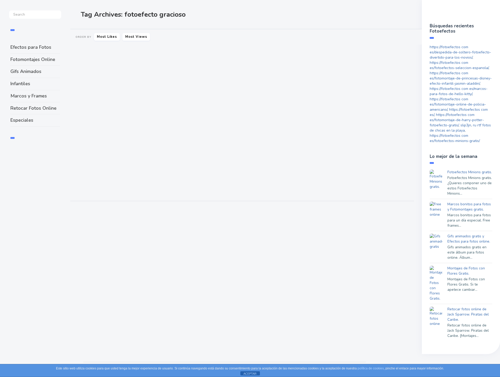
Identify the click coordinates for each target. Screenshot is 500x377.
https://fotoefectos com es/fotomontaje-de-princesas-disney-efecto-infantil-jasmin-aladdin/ (461, 78)
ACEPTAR (250, 373)
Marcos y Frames (28, 96)
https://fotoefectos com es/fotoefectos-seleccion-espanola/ (459, 65)
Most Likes (107, 36)
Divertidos (81, 184)
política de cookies (371, 368)
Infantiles (20, 84)
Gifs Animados (25, 71)
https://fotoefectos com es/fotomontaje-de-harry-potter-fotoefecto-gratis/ (457, 120)
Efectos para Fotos (30, 47)
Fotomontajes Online (32, 59)
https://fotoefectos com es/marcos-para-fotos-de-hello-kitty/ (459, 91)
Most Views (136, 36)
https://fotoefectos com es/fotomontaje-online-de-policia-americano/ (458, 104)
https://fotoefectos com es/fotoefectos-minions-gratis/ (455, 138)
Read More (84, 167)
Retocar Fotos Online (33, 108)
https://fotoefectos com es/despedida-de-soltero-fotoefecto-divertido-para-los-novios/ (460, 52)
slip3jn (465, 125)
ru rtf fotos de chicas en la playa (460, 128)
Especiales (21, 120)
